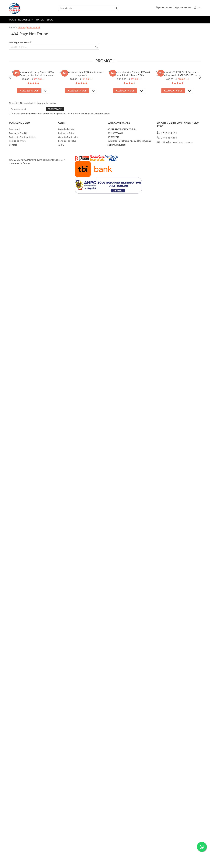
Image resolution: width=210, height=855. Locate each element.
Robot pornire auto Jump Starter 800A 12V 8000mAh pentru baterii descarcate (33, 73)
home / (13, 27)
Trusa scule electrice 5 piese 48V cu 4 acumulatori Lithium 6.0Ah (129, 73)
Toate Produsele (20, 19)
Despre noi (14, 129)
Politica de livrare (17, 140)
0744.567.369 (168, 137)
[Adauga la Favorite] (45, 90)
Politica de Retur (66, 133)
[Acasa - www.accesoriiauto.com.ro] (25, 8)
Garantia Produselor (68, 137)
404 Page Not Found (29, 27)
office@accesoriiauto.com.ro (176, 142)
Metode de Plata (66, 129)
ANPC (61, 144)
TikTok (40, 19)
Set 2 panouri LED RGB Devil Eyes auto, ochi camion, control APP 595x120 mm (177, 73)
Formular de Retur (67, 140)
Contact (13, 144)
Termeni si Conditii (18, 133)
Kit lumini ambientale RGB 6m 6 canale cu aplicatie (81, 73)
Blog (50, 19)
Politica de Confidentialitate (96, 113)
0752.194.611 (168, 133)
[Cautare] (116, 8)
